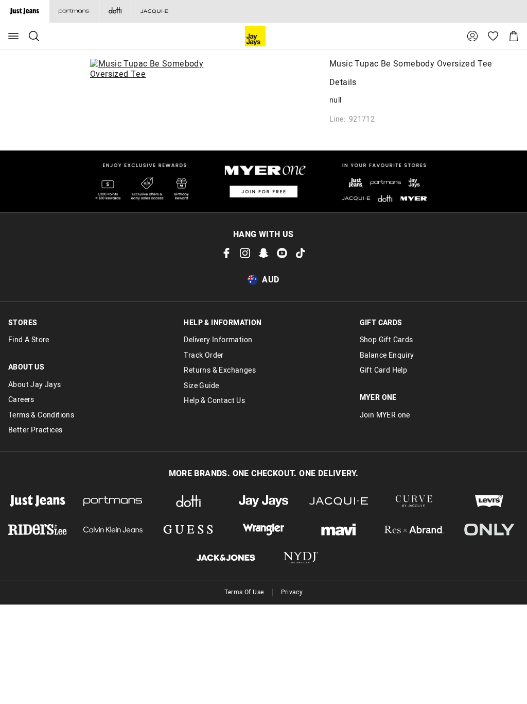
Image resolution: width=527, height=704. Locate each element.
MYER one (378, 398)
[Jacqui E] (154, 11)
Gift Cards (381, 323)
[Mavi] (338, 529)
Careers (21, 400)
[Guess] (188, 529)
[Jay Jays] (263, 501)
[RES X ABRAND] (413, 529)
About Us (26, 367)
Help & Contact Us (214, 401)
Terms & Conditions (41, 415)
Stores (22, 323)
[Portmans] (74, 11)
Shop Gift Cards (386, 340)
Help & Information (222, 323)
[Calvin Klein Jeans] (112, 529)
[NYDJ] (301, 558)
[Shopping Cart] (513, 36)
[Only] (489, 529)
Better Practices (35, 430)
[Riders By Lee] (37, 529)
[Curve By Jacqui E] (413, 501)
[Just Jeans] (37, 501)
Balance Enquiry (387, 355)
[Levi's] (489, 501)
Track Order (203, 355)
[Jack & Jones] (226, 558)
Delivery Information (218, 340)
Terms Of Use (244, 592)
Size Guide (201, 386)
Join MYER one (385, 415)
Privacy (292, 592)
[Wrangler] (263, 529)
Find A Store (28, 340)
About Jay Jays (34, 385)
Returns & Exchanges (220, 370)
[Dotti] (188, 501)
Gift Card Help (384, 370)
